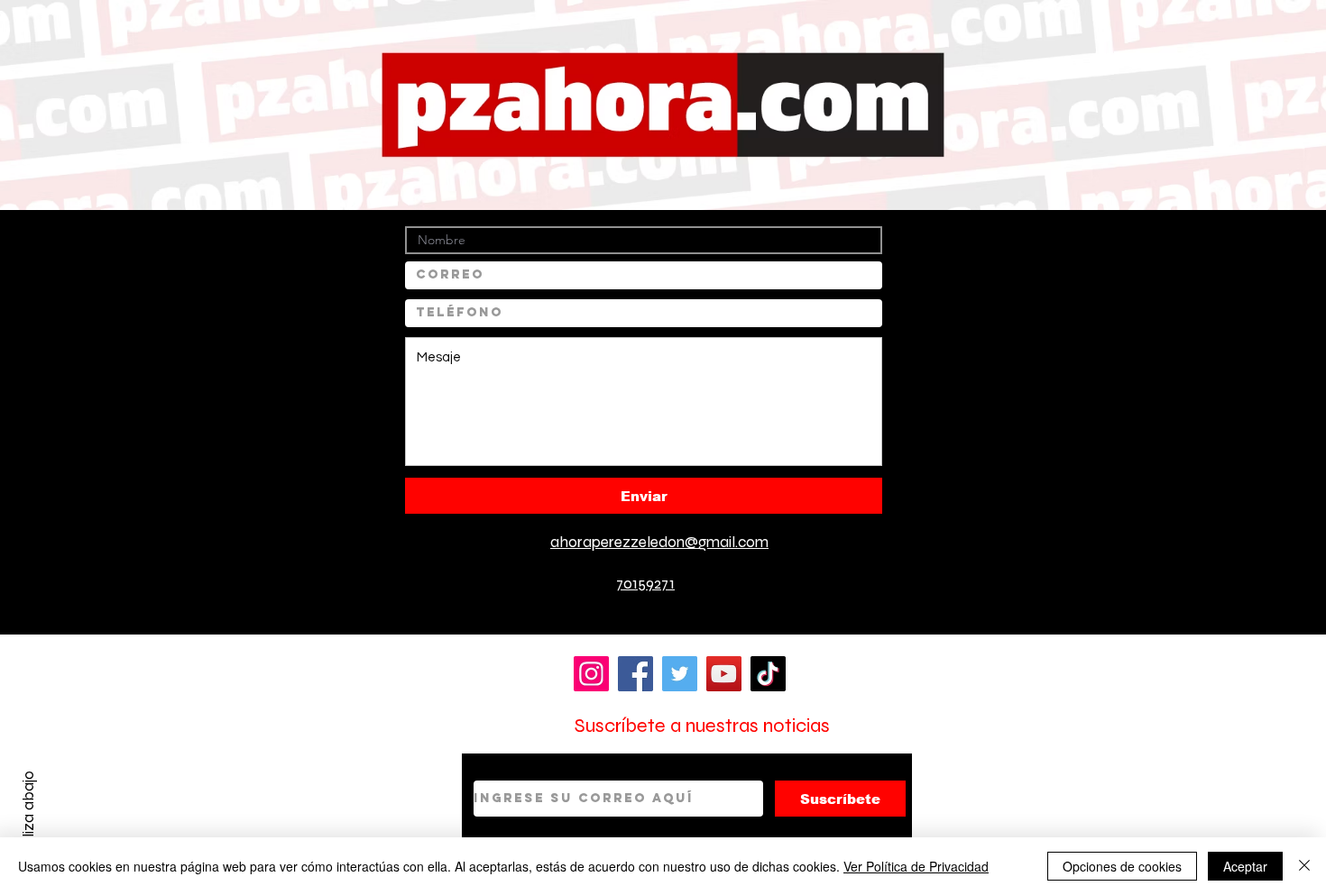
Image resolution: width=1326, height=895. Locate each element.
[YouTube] (723, 673)
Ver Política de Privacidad (916, 866)
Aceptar (1245, 866)
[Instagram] (591, 673)
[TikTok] (768, 673)
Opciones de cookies (1122, 866)
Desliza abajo (28, 817)
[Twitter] (679, 673)
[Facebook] (635, 673)
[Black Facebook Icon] (594, 590)
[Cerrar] (1304, 866)
